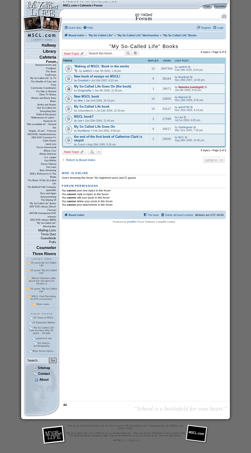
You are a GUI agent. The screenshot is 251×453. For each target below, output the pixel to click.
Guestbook (48, 238)
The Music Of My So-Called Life (42, 182)
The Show (51, 71)
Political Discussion (46, 114)
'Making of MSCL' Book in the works (101, 66)
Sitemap (43, 368)
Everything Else (48, 111)
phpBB (131, 221)
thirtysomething (48, 197)
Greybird (83, 80)
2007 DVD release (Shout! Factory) (42, 208)
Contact (43, 374)
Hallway (49, 45)
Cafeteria (85, 5)
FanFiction (50, 75)
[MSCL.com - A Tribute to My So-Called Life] (42, 5)
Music (53, 101)
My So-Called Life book (91, 106)
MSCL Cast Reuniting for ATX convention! (43, 297)
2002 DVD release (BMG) (43, 220)
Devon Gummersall (46, 147)
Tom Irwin (51, 167)
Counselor (46, 248)
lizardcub (183, 77)
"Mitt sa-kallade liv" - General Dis (41, 126)
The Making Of (48, 200)
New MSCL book (86, 96)
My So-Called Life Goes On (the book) (102, 86)
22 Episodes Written (43, 322)
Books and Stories (47, 104)
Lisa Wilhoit (50, 160)
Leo (80, 120)
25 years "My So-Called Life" (43, 271)
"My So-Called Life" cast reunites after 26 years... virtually (42, 330)
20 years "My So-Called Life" (43, 290)
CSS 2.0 (133, 440)
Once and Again (48, 193)
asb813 (87, 70)
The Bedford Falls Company (41, 187)
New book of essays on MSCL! (97, 76)
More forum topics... (44, 351)
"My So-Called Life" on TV (43, 78)
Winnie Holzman (47, 154)
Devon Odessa (48, 164)
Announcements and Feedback (45, 66)
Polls (52, 242)
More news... (44, 304)
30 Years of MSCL (43, 317)
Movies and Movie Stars (43, 98)
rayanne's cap (44, 338)
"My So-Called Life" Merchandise (46, 224)
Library (49, 51)
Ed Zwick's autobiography (41, 344)
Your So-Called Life (46, 108)
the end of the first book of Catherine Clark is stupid (108, 138)
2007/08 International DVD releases (42, 215)
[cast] (207, 6)
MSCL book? (84, 116)
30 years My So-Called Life (43, 264)
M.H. (181, 137)
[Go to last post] (189, 67)
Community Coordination (43, 88)
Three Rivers (44, 254)
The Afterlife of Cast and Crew (43, 83)
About (43, 379)
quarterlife (51, 190)
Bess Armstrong (48, 170)
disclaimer (175, 435)
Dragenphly (84, 90)
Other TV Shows (47, 94)
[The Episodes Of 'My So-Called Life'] (220, 6)
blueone (183, 97)
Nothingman (185, 127)
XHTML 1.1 (119, 440)
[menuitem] (88, 28)
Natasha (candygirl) (191, 87)
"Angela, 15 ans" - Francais (42, 131)
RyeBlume (84, 130)
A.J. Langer (50, 157)
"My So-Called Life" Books (42, 203)
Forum (98, 5)
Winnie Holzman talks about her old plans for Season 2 (42, 281)
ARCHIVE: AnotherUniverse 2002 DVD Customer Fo (41, 136)
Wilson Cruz (50, 151)
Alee (80, 100)
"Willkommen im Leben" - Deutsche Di (43, 119)
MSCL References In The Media (43, 175)
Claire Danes (49, 140)
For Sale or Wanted (46, 91)
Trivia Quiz (48, 234)
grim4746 (183, 107)
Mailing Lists (47, 230)
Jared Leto (50, 144)
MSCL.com (70, 5)
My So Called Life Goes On (94, 126)
